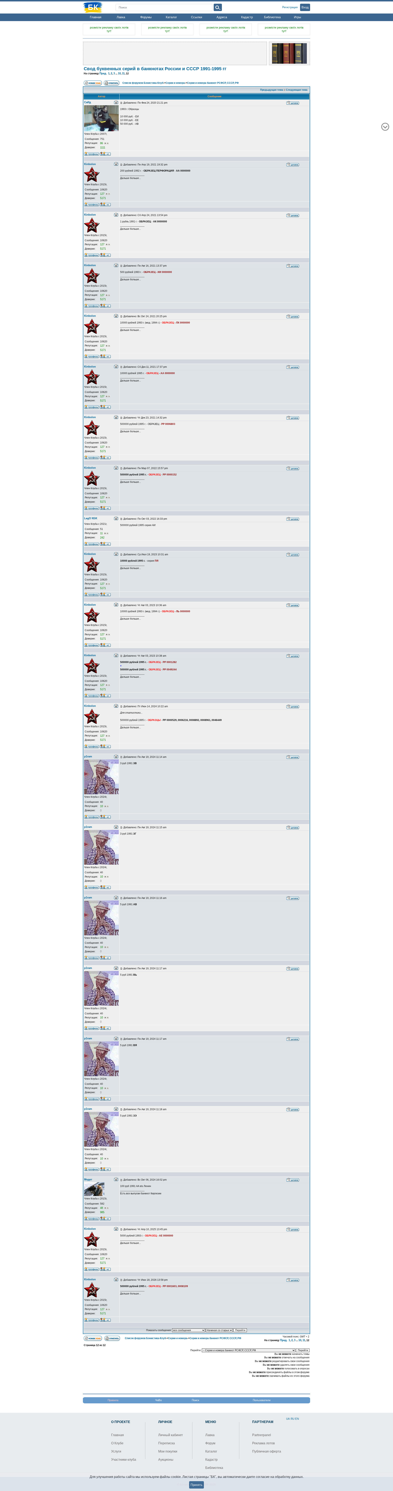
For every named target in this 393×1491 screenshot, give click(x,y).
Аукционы (165, 1459)
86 (102, 143)
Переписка (166, 1443)
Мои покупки (167, 1451)
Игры (297, 17)
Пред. (103, 73)
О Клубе (117, 1443)
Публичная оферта (266, 1451)
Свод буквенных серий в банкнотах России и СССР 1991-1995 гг (155, 68)
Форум (210, 1443)
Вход (305, 7)
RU (292, 1418)
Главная (95, 17)
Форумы (146, 17)
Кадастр (247, 17)
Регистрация (290, 7)
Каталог (171, 17)
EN (297, 1418)
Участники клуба (123, 1459)
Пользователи (261, 1400)
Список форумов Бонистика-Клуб (142, 82)
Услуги (116, 1451)
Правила (113, 1400)
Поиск (195, 1400)
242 (102, 537)
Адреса (222, 17)
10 (119, 73)
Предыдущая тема (271, 89)
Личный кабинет (170, 1435)
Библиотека (272, 17)
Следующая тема (296, 89)
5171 (103, 198)
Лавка (121, 17)
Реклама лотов (263, 1443)
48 (102, 1207)
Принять (196, 1484)
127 (102, 193)
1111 (102, 147)
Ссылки (196, 17)
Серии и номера (175, 82)
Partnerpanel (261, 1435)
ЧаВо (158, 1400)
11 (123, 73)
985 (102, 1212)
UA (288, 1418)
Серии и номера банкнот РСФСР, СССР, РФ (213, 82)
